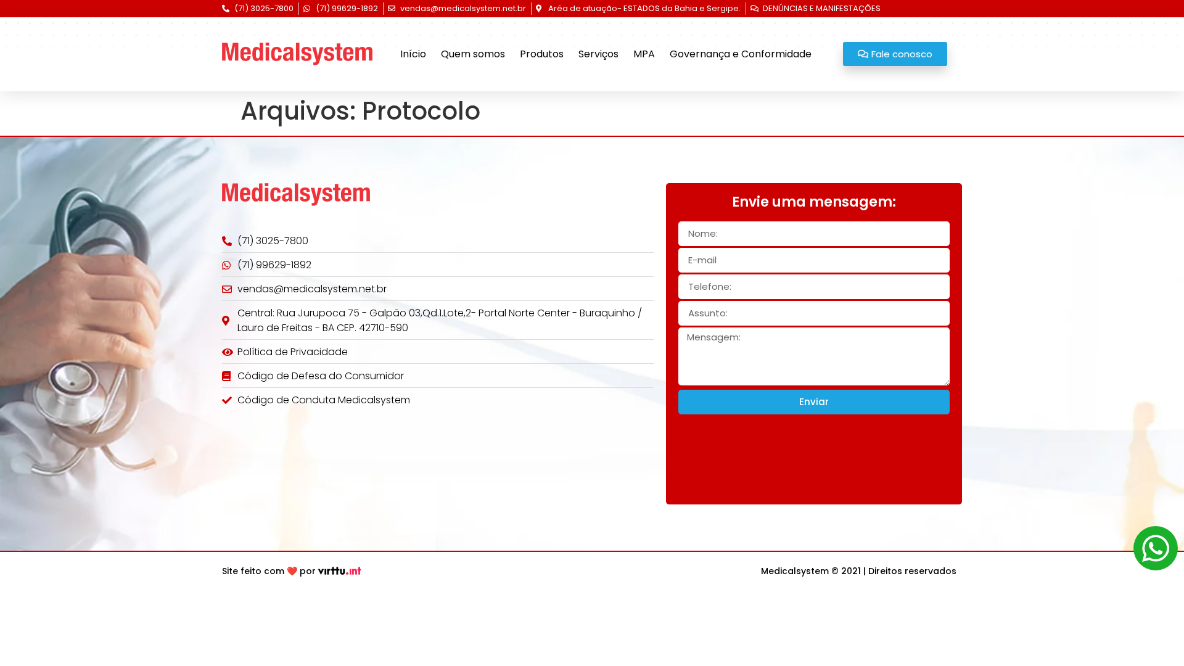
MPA (644, 54)
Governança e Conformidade (741, 54)
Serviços (598, 54)
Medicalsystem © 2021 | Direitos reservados (858, 571)
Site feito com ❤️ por (269, 571)
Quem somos (473, 54)
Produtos (542, 54)
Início (413, 54)
